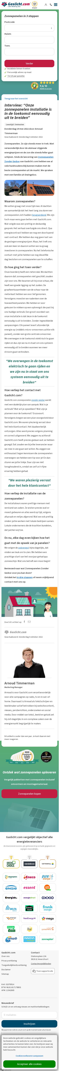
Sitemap (5, 974)
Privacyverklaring (9, 960)
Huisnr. (8, 33)
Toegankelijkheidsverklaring (14, 965)
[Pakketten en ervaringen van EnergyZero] (11, 918)
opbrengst (23, 547)
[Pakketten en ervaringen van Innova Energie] (29, 939)
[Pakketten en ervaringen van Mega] (47, 918)
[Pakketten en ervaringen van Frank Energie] (47, 908)
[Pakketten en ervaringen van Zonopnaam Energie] (29, 929)
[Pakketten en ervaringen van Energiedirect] (29, 897)
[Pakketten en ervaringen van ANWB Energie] (11, 939)
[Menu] (56, 5)
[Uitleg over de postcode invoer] (51, 28)
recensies (46, 88)
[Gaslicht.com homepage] (16, 4)
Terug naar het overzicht (16, 98)
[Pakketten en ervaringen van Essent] (29, 887)
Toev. (7, 45)
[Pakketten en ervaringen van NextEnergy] (29, 918)
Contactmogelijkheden (41, 963)
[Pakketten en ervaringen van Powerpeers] (11, 877)
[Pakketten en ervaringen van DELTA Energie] (11, 908)
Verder (29, 63)
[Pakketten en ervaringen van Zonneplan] (47, 939)
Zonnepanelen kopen (29, 793)
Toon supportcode (44, 971)
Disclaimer (6, 969)
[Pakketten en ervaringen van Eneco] (29, 877)
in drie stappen (25, 577)
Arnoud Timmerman (19, 683)
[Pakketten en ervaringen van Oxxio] (47, 897)
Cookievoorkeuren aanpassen (29, 1055)
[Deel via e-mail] (29, 622)
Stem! (34, 8)
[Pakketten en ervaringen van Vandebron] (29, 863)
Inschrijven (29, 1024)
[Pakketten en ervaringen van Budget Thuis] (29, 908)
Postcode (9, 22)
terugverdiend (39, 214)
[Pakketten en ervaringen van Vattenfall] (47, 863)
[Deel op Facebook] (24, 622)
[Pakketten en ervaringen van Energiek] (11, 897)
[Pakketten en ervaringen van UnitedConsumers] (47, 929)
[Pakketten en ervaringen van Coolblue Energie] (47, 887)
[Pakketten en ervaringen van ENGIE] (11, 887)
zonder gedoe (38, 400)
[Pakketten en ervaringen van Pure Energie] (47, 877)
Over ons (5, 956)
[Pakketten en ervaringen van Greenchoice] (11, 863)
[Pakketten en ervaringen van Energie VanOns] (11, 929)
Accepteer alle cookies (29, 1064)
